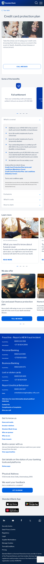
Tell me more (16, 319)
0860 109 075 (20, 367)
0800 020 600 (20, 376)
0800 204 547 (20, 389)
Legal (4, 536)
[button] (17, 115)
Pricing (4, 550)
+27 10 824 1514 (20, 380)
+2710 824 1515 (20, 358)
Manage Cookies (7, 543)
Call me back (22, 66)
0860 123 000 (20, 354)
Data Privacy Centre (8, 529)
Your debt (6, 10)
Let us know (17, 490)
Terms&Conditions (8, 546)
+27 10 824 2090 (21, 345)
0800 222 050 (20, 341)
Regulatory (5, 533)
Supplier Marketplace (9, 539)
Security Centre (7, 526)
